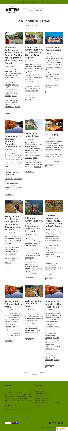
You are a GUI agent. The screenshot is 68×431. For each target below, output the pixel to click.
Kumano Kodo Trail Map (11, 100)
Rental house (49, 85)
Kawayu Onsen (9, 93)
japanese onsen (9, 91)
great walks (8, 82)
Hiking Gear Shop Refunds (42, 393)
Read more (8, 113)
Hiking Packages (9, 87)
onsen (18, 181)
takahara (17, 106)
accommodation (49, 67)
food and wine (49, 331)
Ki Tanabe (16, 93)
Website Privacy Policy (41, 398)
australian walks (49, 326)
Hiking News (38, 405)
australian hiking (49, 324)
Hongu (54, 74)
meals (16, 256)
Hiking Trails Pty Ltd (10, 389)
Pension (7, 183)
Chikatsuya (28, 249)
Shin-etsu (12, 185)
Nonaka (54, 267)
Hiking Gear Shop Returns (42, 396)
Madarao (7, 181)
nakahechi (14, 102)
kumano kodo (8, 98)
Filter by (28, 25)
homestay (48, 74)
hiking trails (18, 87)
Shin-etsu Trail (8, 187)
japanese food (12, 89)
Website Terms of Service (42, 400)
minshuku (7, 102)
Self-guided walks (9, 106)
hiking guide (8, 84)
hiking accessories (50, 335)
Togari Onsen (17, 187)
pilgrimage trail (8, 104)
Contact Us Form (55, 402)
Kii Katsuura (8, 95)
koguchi (14, 95)
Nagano (34, 164)
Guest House (59, 67)
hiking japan (15, 84)
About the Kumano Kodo (41, 402)
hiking (13, 82)
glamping (56, 331)
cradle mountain (49, 329)
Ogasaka (24, 400)
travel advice (8, 109)
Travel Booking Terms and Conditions (45, 389)
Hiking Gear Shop (40, 391)
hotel (58, 74)
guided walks (15, 247)
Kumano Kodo (27, 394)
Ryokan (16, 104)
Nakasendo (55, 83)
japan (6, 89)
